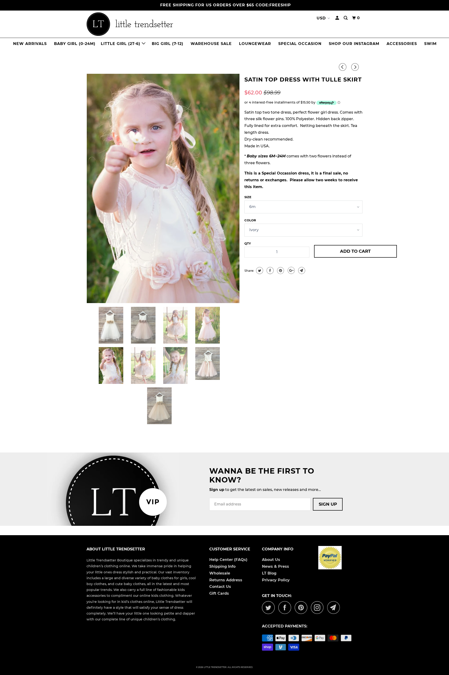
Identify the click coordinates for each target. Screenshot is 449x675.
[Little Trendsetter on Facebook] (286, 607)
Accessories (402, 43)
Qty (247, 243)
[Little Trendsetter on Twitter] (269, 607)
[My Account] (337, 18)
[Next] (355, 67)
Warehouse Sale (211, 43)
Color (250, 220)
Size (247, 197)
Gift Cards (219, 593)
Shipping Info (222, 566)
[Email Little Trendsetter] (335, 607)
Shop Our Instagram (354, 43)
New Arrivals (30, 43)
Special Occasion (300, 43)
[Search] (346, 18)
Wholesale (219, 573)
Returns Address (225, 580)
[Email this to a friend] (301, 270)
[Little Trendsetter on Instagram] (318, 607)
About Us (271, 559)
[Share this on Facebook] (269, 270)
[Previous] (343, 67)
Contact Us (220, 586)
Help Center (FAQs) (228, 559)
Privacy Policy (276, 580)
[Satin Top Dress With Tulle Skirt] (163, 188)
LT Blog (269, 573)
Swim (430, 43)
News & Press (275, 566)
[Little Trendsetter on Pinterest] (302, 607)
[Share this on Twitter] (259, 270)
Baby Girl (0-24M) (74, 43)
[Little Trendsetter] (154, 24)
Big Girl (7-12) (167, 43)
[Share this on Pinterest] (280, 270)
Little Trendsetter (215, 667)
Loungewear (255, 43)
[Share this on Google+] (290, 270)
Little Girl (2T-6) (121, 43)
